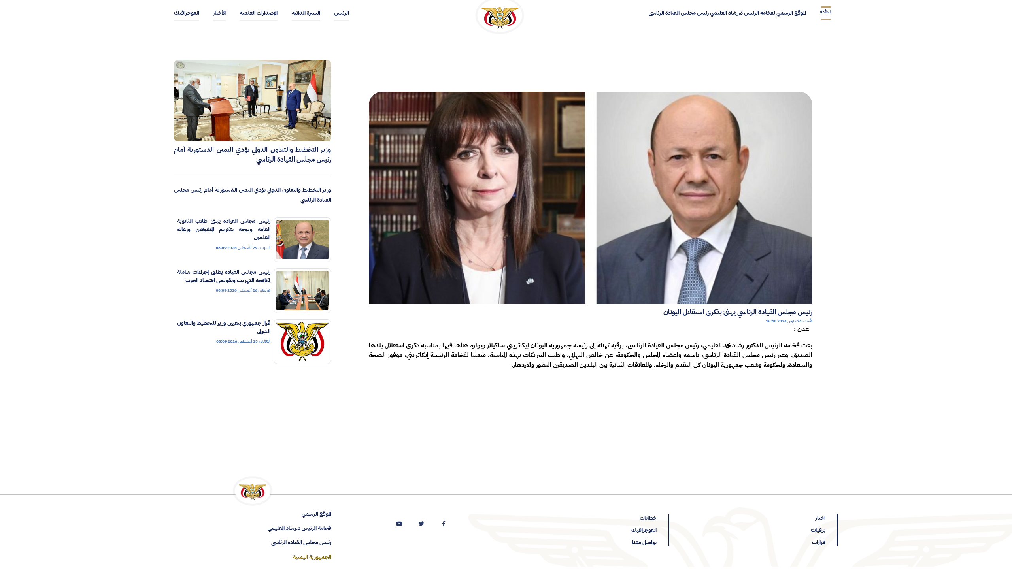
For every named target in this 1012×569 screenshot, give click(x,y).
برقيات (818, 530)
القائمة (826, 11)
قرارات (818, 542)
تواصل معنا (644, 542)
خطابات (648, 518)
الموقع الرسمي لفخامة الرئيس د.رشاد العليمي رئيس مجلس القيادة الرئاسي (727, 13)
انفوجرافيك (644, 530)
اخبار (820, 518)
